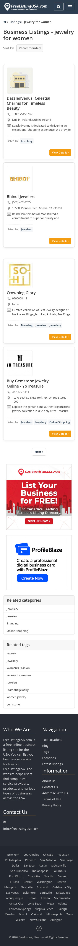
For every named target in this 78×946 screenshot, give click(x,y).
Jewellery (26, 141)
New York (13, 855)
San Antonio (48, 860)
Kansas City (15, 903)
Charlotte (34, 876)
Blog (45, 746)
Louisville (46, 893)
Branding (26, 325)
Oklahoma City (62, 887)
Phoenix (30, 860)
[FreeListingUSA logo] (25, 6)
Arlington (56, 920)
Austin (43, 865)
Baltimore (29, 893)
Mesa (50, 903)
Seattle (48, 876)
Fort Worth (16, 876)
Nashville (26, 887)
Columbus (59, 871)
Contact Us (50, 787)
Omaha (10, 914)
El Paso (14, 882)
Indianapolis (40, 871)
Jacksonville (58, 865)
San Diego (66, 860)
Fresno (45, 898)
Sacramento (62, 898)
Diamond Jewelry (18, 690)
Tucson (32, 898)
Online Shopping (59, 422)
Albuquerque (14, 898)
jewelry (11, 653)
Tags (45, 752)
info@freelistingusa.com (21, 829)
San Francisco (19, 871)
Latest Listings (52, 764)
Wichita (20, 920)
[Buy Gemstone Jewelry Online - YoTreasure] (19, 363)
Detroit (27, 882)
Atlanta (62, 903)
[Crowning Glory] (19, 275)
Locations (49, 758)
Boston (61, 882)
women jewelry (16, 697)
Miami (23, 914)
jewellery (12, 661)
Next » (39, 452)
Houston (63, 855)
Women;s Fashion (18, 668)
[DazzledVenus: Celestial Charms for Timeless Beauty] (19, 80)
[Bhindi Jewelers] (19, 179)
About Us (48, 781)
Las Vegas (12, 893)
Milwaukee (63, 893)
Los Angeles (31, 855)
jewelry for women (19, 675)
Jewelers (26, 229)
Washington (44, 882)
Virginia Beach (44, 909)
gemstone (13, 704)
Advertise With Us (55, 793)
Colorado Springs (20, 909)
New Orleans (38, 920)
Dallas (16, 865)
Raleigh (62, 909)
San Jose (29, 865)
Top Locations (52, 740)
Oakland (36, 914)
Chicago (48, 855)
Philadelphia (13, 860)
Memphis (10, 887)
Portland (42, 887)
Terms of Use (51, 799)
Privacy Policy (52, 805)
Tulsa (70, 914)
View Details (60, 152)
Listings (15, 22)
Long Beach (35, 903)
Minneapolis (54, 914)
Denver (62, 876)
